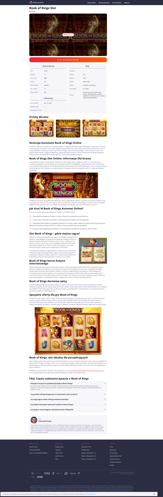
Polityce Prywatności (91, 494)
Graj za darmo (69, 34)
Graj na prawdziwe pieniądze (69, 60)
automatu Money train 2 (96, 371)
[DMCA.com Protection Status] (39, 477)
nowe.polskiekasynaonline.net (50, 486)
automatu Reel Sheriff (78, 371)
